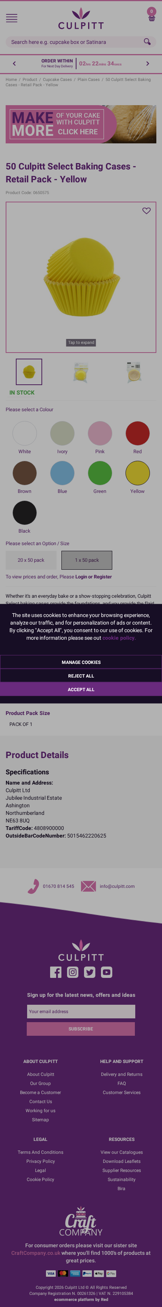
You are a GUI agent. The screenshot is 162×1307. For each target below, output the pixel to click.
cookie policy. (119, 638)
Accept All (81, 689)
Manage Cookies (81, 662)
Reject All (81, 675)
